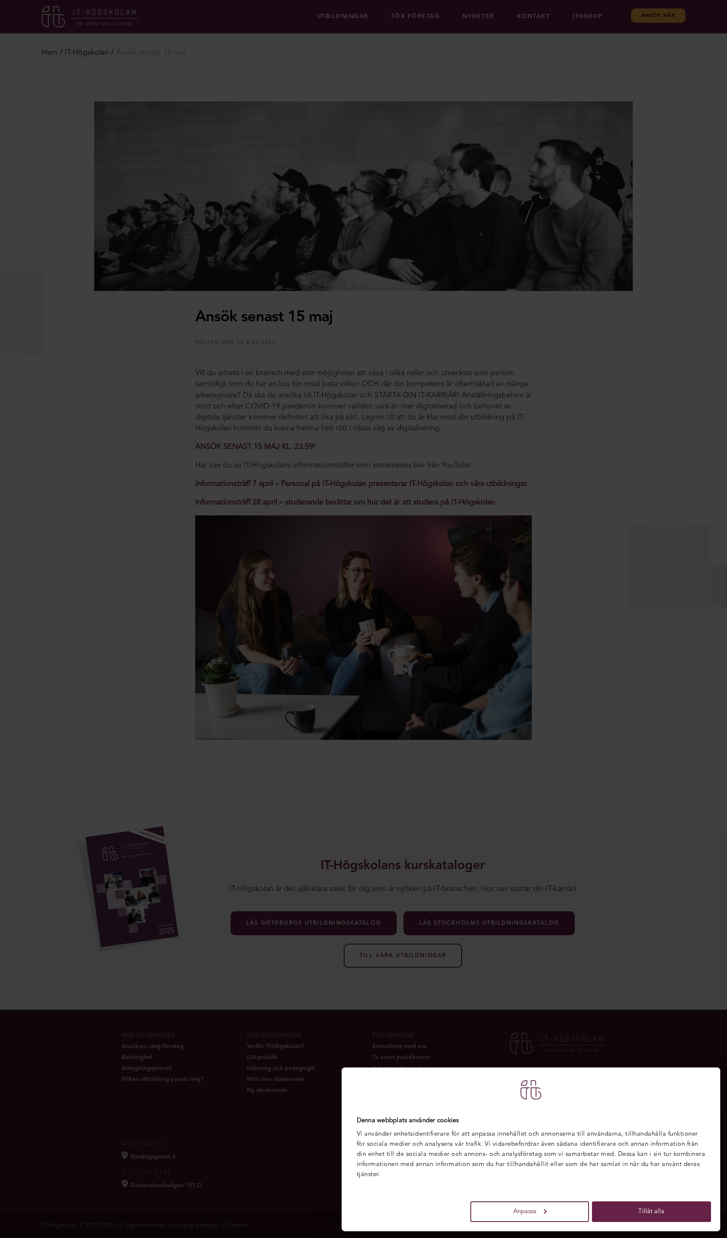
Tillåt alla (651, 1212)
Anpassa (524, 1212)
